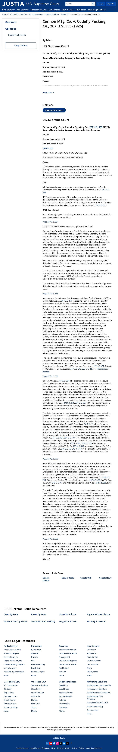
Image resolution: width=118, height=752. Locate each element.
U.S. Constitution (10, 685)
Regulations (8, 692)
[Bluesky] (64, 743)
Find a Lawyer (8, 10)
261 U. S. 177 (69, 438)
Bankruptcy (36, 649)
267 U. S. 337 (101, 205)
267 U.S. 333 (95, 127)
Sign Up (111, 4)
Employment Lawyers (12, 660)
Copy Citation (20, 45)
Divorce (34, 657)
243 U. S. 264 (63, 381)
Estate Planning (38, 664)
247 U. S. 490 (94, 480)
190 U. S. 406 (75, 443)
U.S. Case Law (21, 14)
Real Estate (64, 668)
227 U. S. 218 (75, 369)
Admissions (92, 653)
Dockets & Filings (10, 707)
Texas (33, 707)
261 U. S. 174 (57, 438)
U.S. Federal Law (11, 681)
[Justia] (13, 4)
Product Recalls (65, 696)
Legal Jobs (63, 685)
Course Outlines (94, 660)
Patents (62, 700)
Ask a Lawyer (23, 10)
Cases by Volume (67, 614)
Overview (10, 22)
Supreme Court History (98, 614)
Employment (64, 657)
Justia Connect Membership (99, 685)
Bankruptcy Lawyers (12, 649)
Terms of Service (64, 748)
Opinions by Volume (52, 14)
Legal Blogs (64, 689)
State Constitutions (39, 685)
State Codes (36, 689)
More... (6, 675)
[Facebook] (54, 743)
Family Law (36, 668)
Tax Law (62, 671)
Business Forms (66, 692)
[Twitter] (67, 743)
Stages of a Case (68, 621)
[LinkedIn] (47, 743)
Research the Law (38, 10)
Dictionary (91, 649)
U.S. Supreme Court (35, 14)
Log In (101, 4)
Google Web (85, 578)
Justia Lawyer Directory (97, 689)
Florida (34, 700)
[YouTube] (50, 743)
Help (53, 748)
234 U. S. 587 (80, 403)
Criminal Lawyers (10, 657)
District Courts (9, 703)
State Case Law (37, 692)
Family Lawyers (9, 668)
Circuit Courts (9, 700)
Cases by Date (10, 614)
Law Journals (92, 664)
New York (35, 703)
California (35, 696)
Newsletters (81, 10)
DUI (33, 660)
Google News (105, 578)
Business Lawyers (11, 653)
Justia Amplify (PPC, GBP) (97, 702)
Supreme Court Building (43, 621)
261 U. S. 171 (66, 301)
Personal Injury (37, 671)
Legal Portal (35, 748)
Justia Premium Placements (98, 692)
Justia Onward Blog (95, 706)
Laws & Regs (68, 10)
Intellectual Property (68, 660)
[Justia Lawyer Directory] (70, 743)
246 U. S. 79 (66, 449)
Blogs (89, 668)
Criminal (34, 653)
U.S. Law (11, 14)
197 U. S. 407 (98, 366)
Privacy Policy (78, 748)
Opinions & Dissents (54, 110)
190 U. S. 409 (86, 443)
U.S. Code (7, 689)
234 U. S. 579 (69, 403)
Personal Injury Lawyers (13, 671)
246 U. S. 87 (77, 449)
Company (46, 748)
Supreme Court (10, 696)
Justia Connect (22, 748)
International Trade (67, 664)
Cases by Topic (38, 614)
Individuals (36, 646)
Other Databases (67, 681)
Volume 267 (65, 14)
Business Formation (67, 649)
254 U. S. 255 (101, 483)
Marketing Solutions (97, 10)
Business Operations (68, 653)
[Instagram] (57, 743)
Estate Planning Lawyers (14, 664)
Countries (63, 707)
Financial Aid (92, 657)
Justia (4, 14)
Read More (48, 92)
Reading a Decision (96, 621)
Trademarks (64, 703)
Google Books (68, 578)
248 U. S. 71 (57, 483)
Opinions (10, 28)
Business (63, 646)
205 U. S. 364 (78, 446)
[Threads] (60, 743)
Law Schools (54, 10)
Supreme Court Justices (15, 621)
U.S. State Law (38, 681)
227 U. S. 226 (87, 369)
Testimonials (92, 710)
